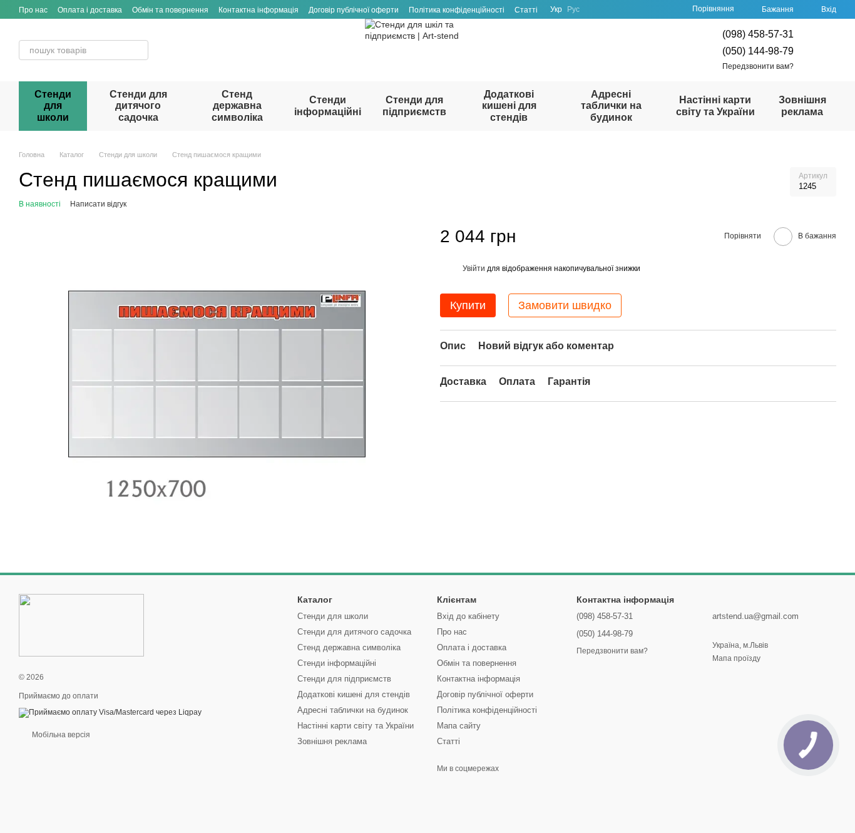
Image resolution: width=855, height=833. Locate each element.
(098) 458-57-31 (758, 34)
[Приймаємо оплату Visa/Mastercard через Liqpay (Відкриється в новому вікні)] (110, 712)
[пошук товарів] (138, 50)
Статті (526, 10)
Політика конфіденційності (456, 10)
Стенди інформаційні (327, 105)
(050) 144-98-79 (758, 51)
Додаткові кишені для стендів (509, 106)
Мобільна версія (60, 734)
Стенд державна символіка (237, 106)
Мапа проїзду (736, 658)
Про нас (33, 10)
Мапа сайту (459, 725)
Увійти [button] (474, 269)
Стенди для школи (52, 106)
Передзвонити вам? (758, 66)
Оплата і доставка (90, 10)
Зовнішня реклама (802, 105)
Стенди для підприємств (414, 105)
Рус (573, 9)
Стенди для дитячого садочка (138, 106)
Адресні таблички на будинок (611, 106)
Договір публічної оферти (354, 10)
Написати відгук (98, 204)
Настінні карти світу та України (715, 105)
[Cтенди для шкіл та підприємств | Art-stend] (81, 624)
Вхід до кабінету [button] (468, 616)
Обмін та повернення (170, 10)
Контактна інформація (258, 10)
